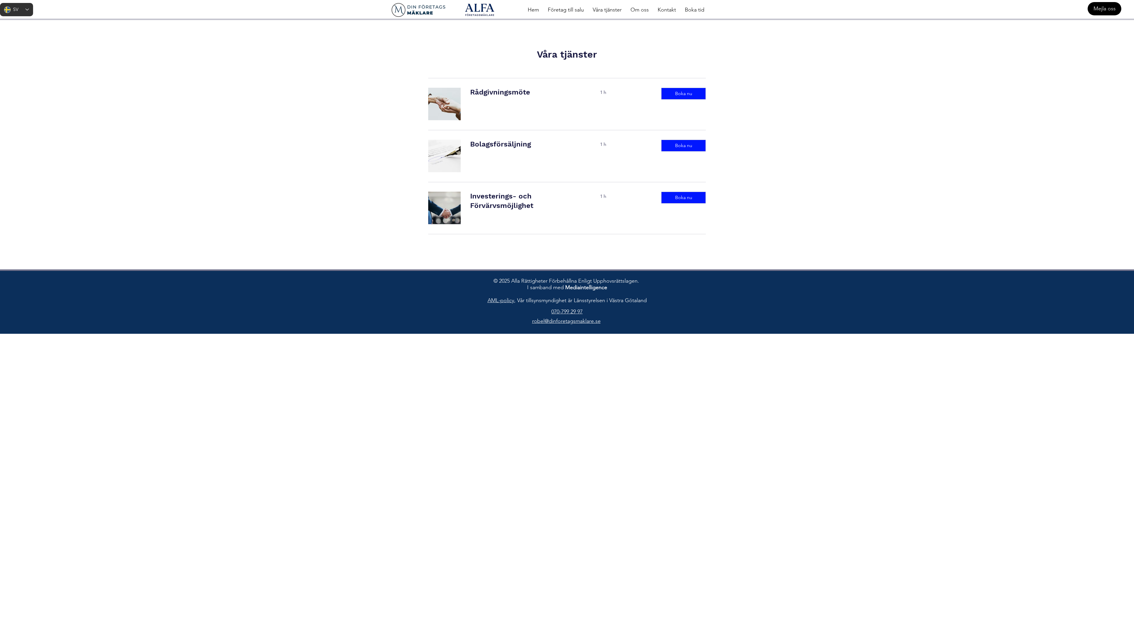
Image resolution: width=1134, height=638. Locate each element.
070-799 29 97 (567, 311)
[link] (528, 92)
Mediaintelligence (586, 287)
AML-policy (501, 300)
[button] (683, 94)
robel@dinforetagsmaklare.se (566, 321)
